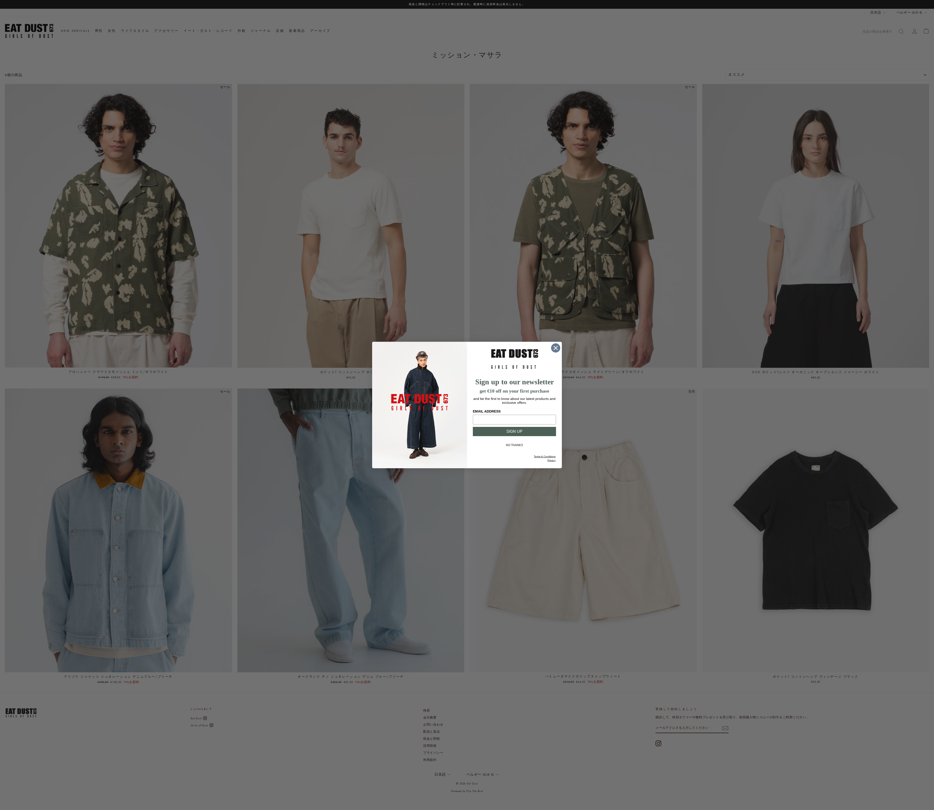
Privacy (552, 460)
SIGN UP (514, 431)
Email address (487, 411)
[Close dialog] (555, 348)
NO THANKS (514, 445)
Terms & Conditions (545, 456)
